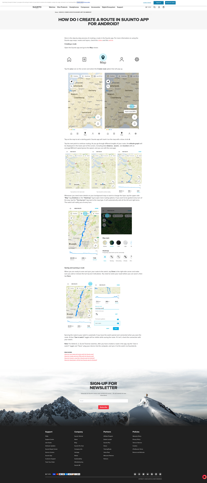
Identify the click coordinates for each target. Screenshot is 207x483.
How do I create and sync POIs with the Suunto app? (79, 356)
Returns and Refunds (138, 452)
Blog (75, 442)
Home (56, 12)
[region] (103, 3)
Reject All (158, 2)
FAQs (46, 436)
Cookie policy (80, 2)
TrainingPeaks (107, 449)
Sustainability (78, 458)
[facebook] (139, 474)
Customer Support (50, 458)
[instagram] (135, 474)
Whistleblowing (78, 462)
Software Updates (50, 446)
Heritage (76, 452)
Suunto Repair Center (51, 449)
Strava (105, 446)
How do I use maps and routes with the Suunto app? (79, 354)
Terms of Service (137, 442)
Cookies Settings (147, 2)
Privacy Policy (136, 439)
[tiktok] (151, 474)
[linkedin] (156, 474)
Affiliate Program (108, 436)
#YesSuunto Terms (138, 449)
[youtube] (147, 474)
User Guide (48, 442)
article (111, 40)
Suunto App (48, 455)
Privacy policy (87, 2)
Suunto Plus (107, 442)
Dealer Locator (108, 439)
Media (76, 455)
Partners (106, 458)
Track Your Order (50, 462)
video (100, 40)
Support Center (49, 439)
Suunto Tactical (78, 436)
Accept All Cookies (170, 2)
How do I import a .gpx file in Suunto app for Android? (79, 358)
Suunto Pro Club (79, 446)
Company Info (78, 449)
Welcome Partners (109, 455)
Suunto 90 (77, 465)
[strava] (160, 474)
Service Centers (49, 452)
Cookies (135, 446)
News (76, 439)
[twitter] (143, 474)
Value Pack (107, 452)
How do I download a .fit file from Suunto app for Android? (80, 360)
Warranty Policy (137, 436)
